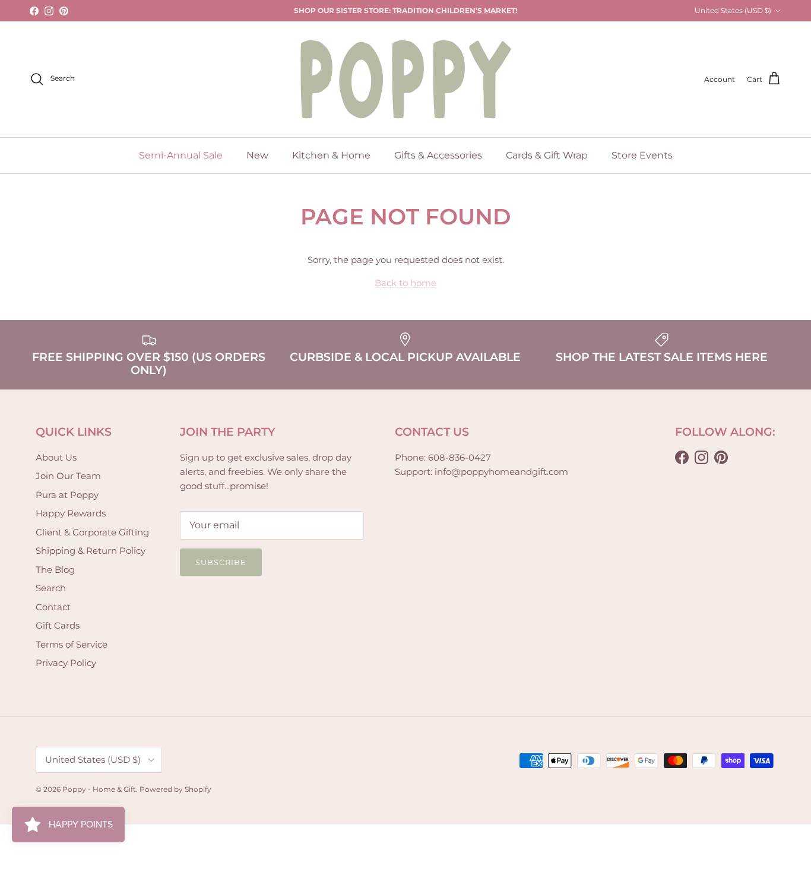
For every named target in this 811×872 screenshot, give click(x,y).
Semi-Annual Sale (181, 155)
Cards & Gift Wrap (547, 155)
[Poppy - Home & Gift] (406, 79)
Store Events (642, 155)
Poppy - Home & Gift (99, 789)
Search (51, 588)
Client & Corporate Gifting (92, 532)
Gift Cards (58, 625)
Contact (53, 607)
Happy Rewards (71, 513)
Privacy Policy (66, 662)
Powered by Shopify (175, 789)
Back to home (405, 282)
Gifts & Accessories (438, 155)
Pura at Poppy (67, 494)
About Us (56, 457)
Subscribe (220, 562)
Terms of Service (71, 644)
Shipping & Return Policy (90, 550)
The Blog (55, 569)
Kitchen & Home (331, 155)
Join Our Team (68, 475)
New (257, 155)
